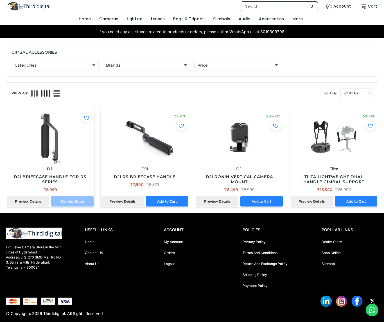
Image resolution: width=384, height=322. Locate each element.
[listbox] (279, 6)
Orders (169, 253)
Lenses (158, 19)
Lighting (135, 19)
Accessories (271, 19)
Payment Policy (255, 286)
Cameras (108, 19)
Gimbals (221, 19)
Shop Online (331, 253)
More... (298, 19)
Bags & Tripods (189, 19)
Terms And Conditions (260, 253)
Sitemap (328, 264)
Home (89, 242)
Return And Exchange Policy (265, 264)
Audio (244, 19)
